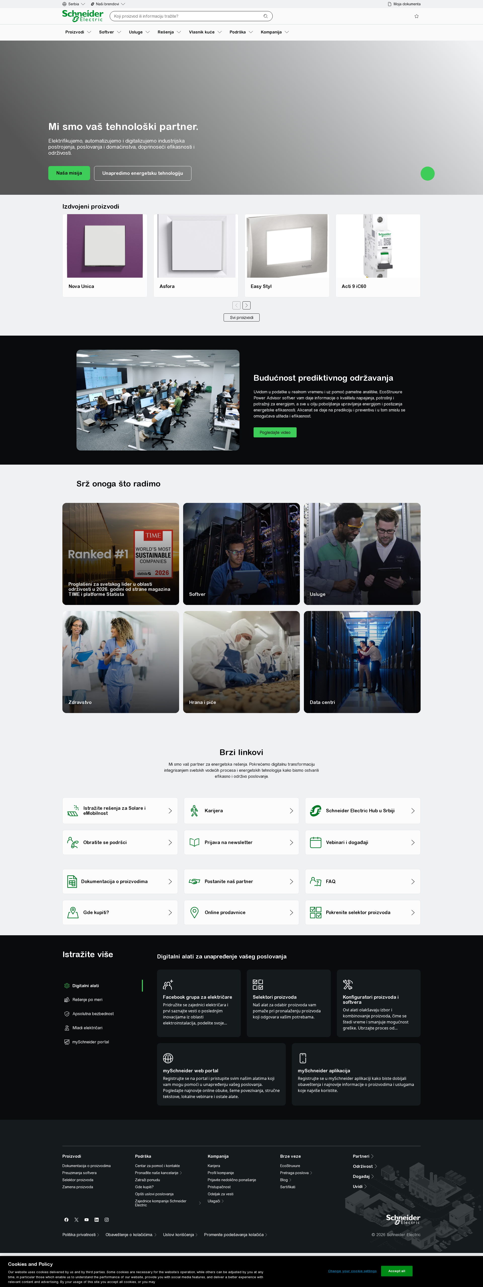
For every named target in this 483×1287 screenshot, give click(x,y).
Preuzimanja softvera (79, 1248)
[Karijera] (241, 796)
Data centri (322, 702)
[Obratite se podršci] (120, 828)
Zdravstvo (80, 702)
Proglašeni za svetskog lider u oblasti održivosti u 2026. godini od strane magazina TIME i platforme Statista (119, 589)
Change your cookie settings (352, 1271)
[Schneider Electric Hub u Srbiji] (363, 796)
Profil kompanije (221, 1248)
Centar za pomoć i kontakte (157, 1241)
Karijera (214, 1241)
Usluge (318, 594)
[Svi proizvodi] (242, 317)
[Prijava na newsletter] (241, 828)
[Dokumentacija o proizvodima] (120, 867)
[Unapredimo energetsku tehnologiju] (142, 173)
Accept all (396, 1271)
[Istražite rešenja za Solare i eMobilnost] (120, 796)
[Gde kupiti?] (120, 898)
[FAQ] (363, 867)
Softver (197, 594)
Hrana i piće (202, 702)
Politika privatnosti (192, 1164)
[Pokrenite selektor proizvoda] (363, 898)
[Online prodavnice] (241, 898)
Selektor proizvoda (77, 1255)
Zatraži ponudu (147, 1255)
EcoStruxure (290, 1241)
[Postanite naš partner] (241, 867)
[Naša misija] (69, 173)
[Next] (247, 305)
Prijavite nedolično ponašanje (232, 1255)
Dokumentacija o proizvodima (86, 1241)
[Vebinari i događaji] (363, 828)
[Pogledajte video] (275, 432)
